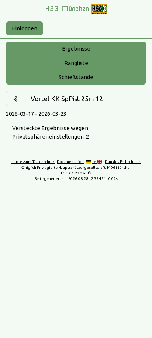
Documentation (70, 162)
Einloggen (24, 28)
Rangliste (76, 63)
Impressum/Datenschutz (33, 162)
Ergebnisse (76, 48)
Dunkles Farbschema (123, 162)
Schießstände (76, 77)
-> (94, 162)
